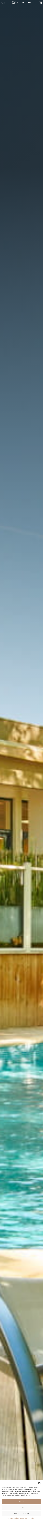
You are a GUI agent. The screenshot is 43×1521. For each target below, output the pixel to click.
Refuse (22, 1507)
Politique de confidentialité (27, 1518)
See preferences (21, 1513)
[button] (40, 1483)
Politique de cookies (13, 1518)
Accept (21, 1501)
